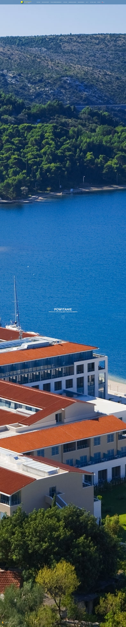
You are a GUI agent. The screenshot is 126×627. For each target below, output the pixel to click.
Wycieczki (65, 2)
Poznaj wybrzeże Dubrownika (56, 2)
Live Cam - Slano (93, 2)
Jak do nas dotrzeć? (45, 2)
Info (87, 2)
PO (103, 2)
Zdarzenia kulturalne (72, 2)
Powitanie (38, 2)
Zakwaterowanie (81, 2)
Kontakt (98, 2)
